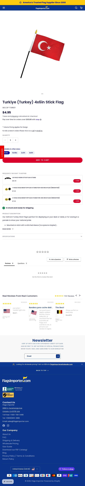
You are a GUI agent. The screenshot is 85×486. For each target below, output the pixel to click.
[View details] (8, 178)
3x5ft (31, 153)
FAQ (4, 437)
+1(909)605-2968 (13, 418)
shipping (14, 116)
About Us (6, 434)
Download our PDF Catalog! (14, 450)
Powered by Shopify (52, 481)
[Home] (42, 7)
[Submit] (58, 356)
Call (33, 131)
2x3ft (23, 153)
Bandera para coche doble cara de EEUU (47, 307)
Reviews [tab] (8, 263)
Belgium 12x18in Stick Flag (58, 320)
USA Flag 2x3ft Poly (6, 317)
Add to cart (42, 160)
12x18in (14, 153)
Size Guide (7, 447)
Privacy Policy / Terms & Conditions (18, 456)
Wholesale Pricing (10, 443)
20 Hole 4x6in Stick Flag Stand (24, 177)
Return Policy (8, 459)
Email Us (39, 131)
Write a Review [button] (74, 259)
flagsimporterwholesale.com (61, 364)
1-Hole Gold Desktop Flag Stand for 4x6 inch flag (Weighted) (35, 188)
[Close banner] (82, 364)
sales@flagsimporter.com (18, 421)
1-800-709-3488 (17, 415)
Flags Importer (37, 481)
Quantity (6, 135)
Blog (4, 453)
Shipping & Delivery (11, 440)
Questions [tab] (21, 263)
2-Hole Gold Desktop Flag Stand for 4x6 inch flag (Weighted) (36, 198)
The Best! (59, 307)
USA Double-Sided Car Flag (32, 319)
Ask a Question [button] (56, 259)
